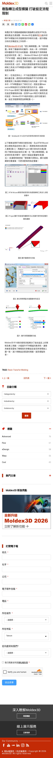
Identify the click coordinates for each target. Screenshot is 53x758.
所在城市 (6, 613)
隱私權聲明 (9, 751)
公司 (4, 576)
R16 (40, 35)
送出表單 (9, 682)
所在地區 (6, 629)
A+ (12, 24)
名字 (4, 564)
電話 (4, 601)
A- (4, 24)
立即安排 (26, 733)
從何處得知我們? (10, 646)
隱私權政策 (23, 662)
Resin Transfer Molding (18, 370)
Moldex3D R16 (15, 46)
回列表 (26, 378)
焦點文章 (7, 20)
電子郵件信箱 (8, 589)
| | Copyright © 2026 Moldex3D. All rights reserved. (24, 752)
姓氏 (4, 552)
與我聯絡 (26, 716)
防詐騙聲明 (21, 751)
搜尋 (26, 416)
